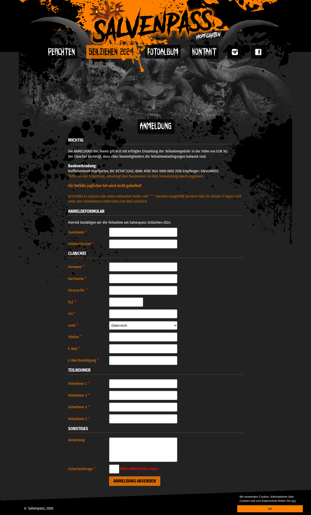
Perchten (61, 52)
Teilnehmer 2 (79, 383)
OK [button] (270, 508)
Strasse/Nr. (78, 290)
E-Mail (74, 348)
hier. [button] (293, 500)
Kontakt (204, 52)
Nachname (77, 278)
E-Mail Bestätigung (83, 360)
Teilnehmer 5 (79, 418)
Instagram (235, 52)
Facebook (258, 52)
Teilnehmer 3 (79, 395)
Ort (72, 313)
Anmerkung (76, 440)
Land (73, 325)
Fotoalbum (162, 52)
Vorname (76, 266)
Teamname (77, 232)
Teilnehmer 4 (79, 406)
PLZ (72, 301)
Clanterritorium (81, 243)
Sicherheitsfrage (81, 468)
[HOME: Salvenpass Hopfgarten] (155, 22)
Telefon (75, 336)
